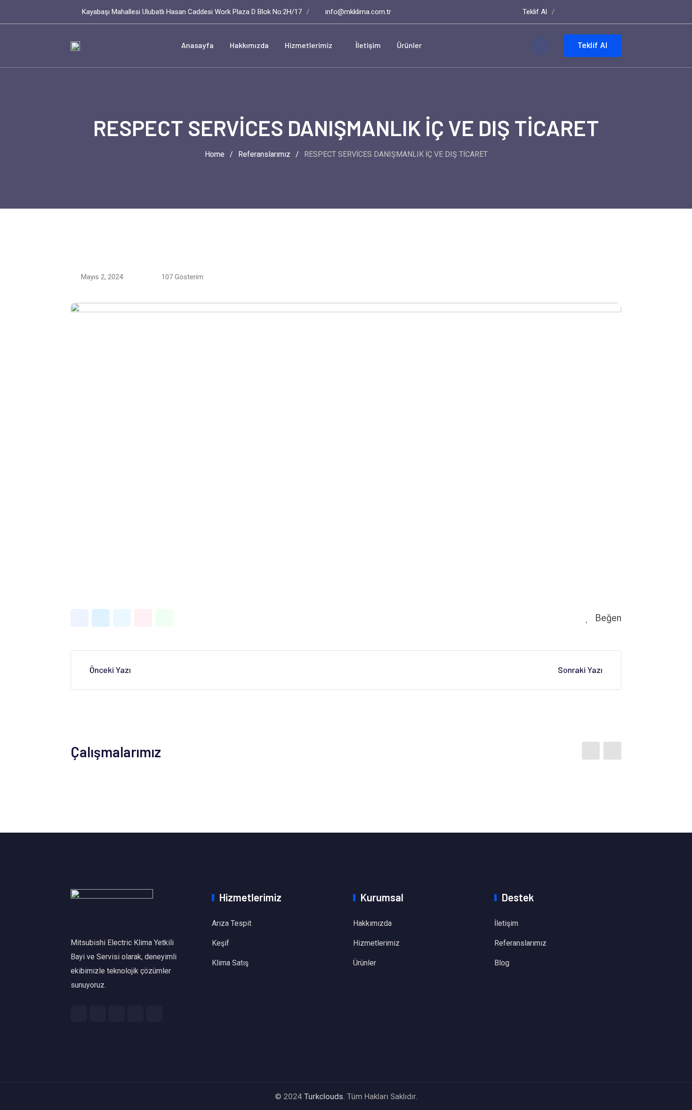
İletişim (368, 45)
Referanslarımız (520, 943)
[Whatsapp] (164, 618)
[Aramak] (540, 45)
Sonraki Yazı (580, 669)
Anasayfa (197, 45)
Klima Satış (230, 962)
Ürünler (409, 45)
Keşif (220, 943)
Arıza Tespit (231, 923)
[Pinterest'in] (143, 618)
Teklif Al (535, 12)
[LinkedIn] (122, 618)
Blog (501, 962)
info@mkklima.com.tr (358, 12)
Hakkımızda (249, 45)
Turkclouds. (324, 1096)
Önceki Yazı (110, 669)
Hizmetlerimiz (308, 45)
